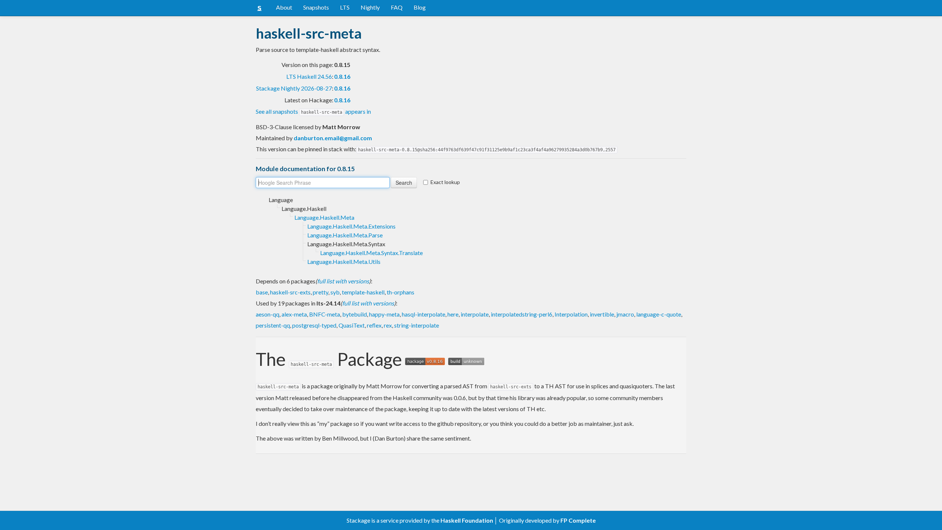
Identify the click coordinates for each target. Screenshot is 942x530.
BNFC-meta (324, 314)
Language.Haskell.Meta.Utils (343, 261)
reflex (374, 325)
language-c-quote (658, 314)
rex (388, 325)
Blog (420, 7)
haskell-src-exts (290, 292)
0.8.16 (342, 76)
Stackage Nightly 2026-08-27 (294, 88)
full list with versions (343, 281)
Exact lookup (445, 182)
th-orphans (400, 292)
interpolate (475, 314)
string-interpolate (416, 325)
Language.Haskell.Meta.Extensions (351, 226)
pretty (320, 292)
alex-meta (294, 314)
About (284, 7)
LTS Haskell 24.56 (309, 76)
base (262, 292)
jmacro (625, 314)
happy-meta (384, 314)
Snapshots (316, 7)
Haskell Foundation (466, 520)
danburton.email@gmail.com (333, 137)
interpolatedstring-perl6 (521, 314)
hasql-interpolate (423, 314)
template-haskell (363, 292)
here (452, 314)
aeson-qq (267, 314)
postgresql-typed (314, 325)
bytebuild (354, 314)
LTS (345, 7)
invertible (602, 314)
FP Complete (578, 520)
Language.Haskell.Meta (324, 217)
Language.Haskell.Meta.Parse (345, 235)
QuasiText (352, 325)
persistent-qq (273, 325)
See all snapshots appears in (313, 111)
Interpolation (571, 314)
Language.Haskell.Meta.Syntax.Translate (371, 252)
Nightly (370, 7)
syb (335, 292)
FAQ (397, 7)
